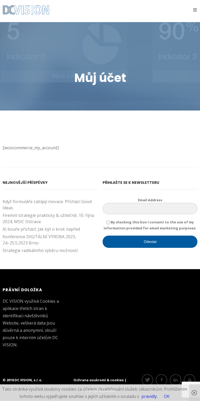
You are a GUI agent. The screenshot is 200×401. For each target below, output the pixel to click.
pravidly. (149, 396)
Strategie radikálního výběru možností (40, 250)
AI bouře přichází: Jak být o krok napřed (41, 229)
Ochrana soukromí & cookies (98, 380)
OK (167, 396)
